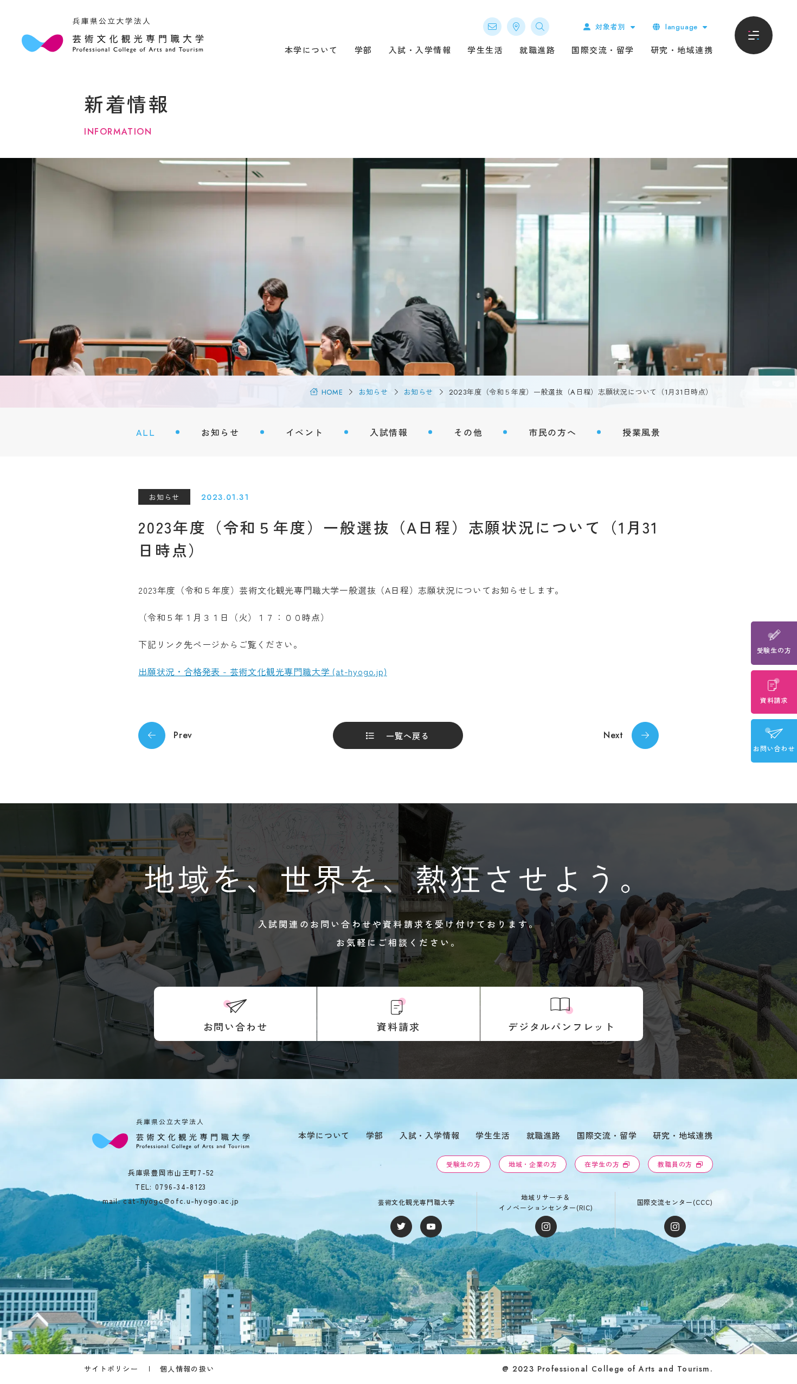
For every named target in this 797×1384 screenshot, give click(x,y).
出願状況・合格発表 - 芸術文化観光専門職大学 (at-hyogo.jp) (262, 671)
